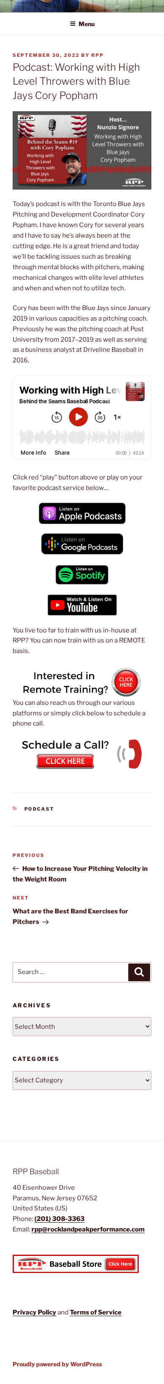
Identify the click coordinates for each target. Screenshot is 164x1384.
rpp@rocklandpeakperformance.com (88, 1229)
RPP (97, 55)
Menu (87, 23)
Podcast (39, 809)
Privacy (25, 1312)
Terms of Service (96, 1312)
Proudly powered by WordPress (57, 1364)
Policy (47, 1312)
